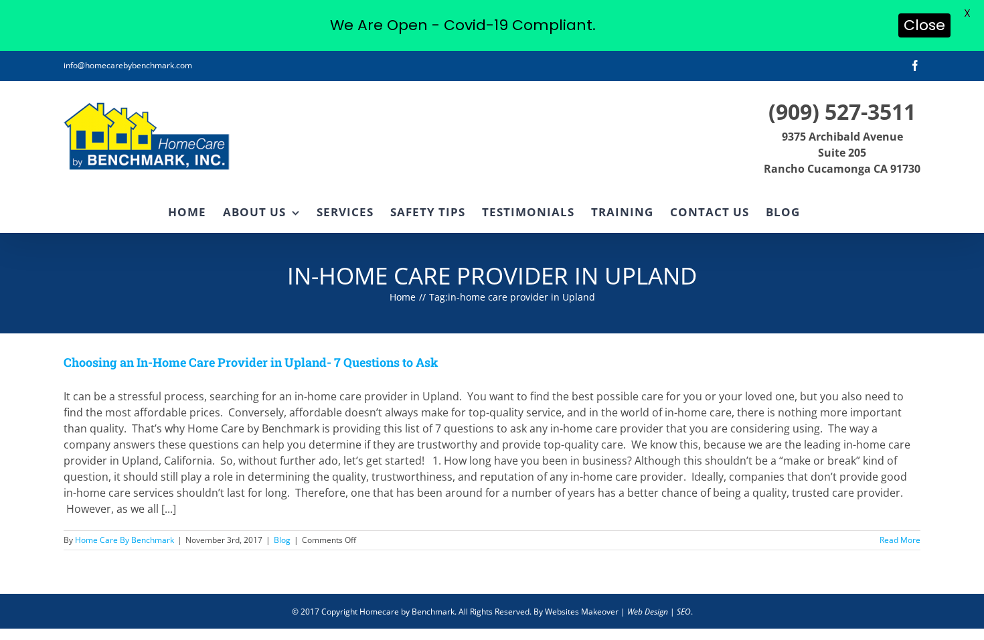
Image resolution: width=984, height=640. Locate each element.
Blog (282, 540)
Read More (900, 540)
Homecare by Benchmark (407, 611)
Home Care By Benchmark (124, 540)
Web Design (647, 611)
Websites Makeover (582, 611)
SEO (684, 611)
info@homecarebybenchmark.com (128, 65)
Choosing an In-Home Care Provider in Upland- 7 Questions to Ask (251, 362)
